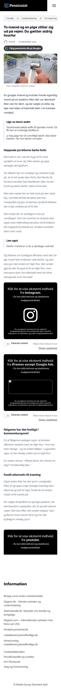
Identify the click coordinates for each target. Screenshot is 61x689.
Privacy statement (48, 348)
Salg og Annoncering (16, 666)
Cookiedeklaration (14, 651)
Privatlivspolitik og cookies (19, 656)
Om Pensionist (12, 661)
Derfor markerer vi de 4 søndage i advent (30, 246)
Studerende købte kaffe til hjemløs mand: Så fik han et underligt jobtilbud (31, 129)
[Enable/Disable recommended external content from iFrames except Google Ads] (7, 415)
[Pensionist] (25, 5)
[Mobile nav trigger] (54, 5)
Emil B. (12, 42)
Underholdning (29, 18)
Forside (10, 18)
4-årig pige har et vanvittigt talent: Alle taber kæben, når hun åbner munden (31, 137)
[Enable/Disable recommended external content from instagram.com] (7, 344)
